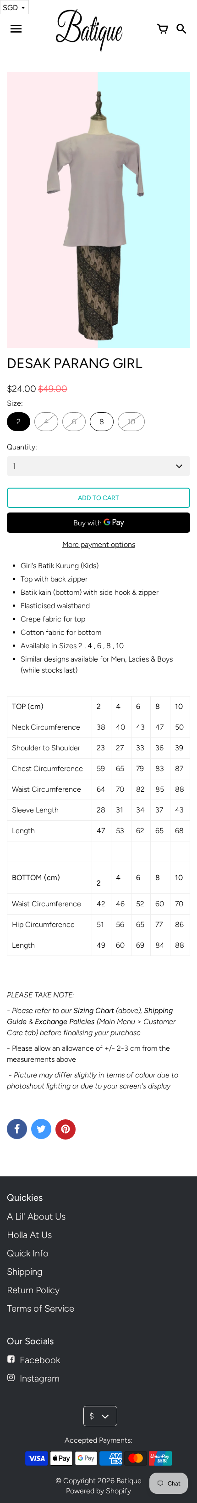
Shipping (25, 1271)
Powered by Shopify (98, 1490)
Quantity (21, 447)
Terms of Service (40, 1308)
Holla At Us (29, 1234)
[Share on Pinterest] (65, 1129)
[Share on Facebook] (17, 1129)
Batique (129, 1480)
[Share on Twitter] (41, 1129)
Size (14, 403)
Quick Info (28, 1253)
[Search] (181, 29)
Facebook (40, 1359)
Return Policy (33, 1290)
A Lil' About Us (36, 1216)
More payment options (98, 544)
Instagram (40, 1378)
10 (131, 421)
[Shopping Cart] (162, 29)
